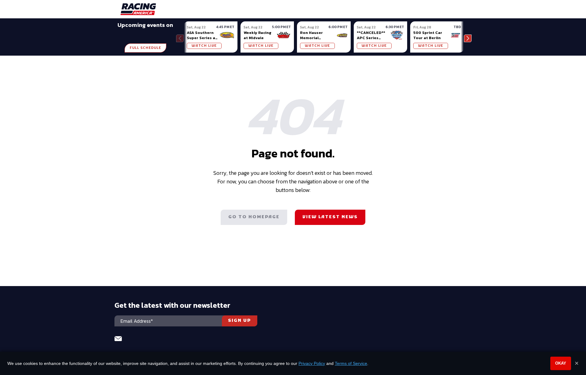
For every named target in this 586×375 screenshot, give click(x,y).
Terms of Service (351, 363)
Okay (560, 363)
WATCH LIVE (204, 46)
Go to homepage (254, 217)
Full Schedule (145, 48)
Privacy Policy (311, 363)
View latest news (330, 217)
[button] (468, 38)
